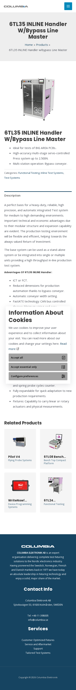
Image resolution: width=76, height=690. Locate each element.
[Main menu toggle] (68, 6)
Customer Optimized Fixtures (38, 640)
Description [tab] (12, 195)
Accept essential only (24, 367)
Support (38, 648)
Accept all (17, 357)
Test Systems (12, 177)
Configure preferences (24, 376)
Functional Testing (29, 173)
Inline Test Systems (52, 173)
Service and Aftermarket (38, 644)
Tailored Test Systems (38, 652)
